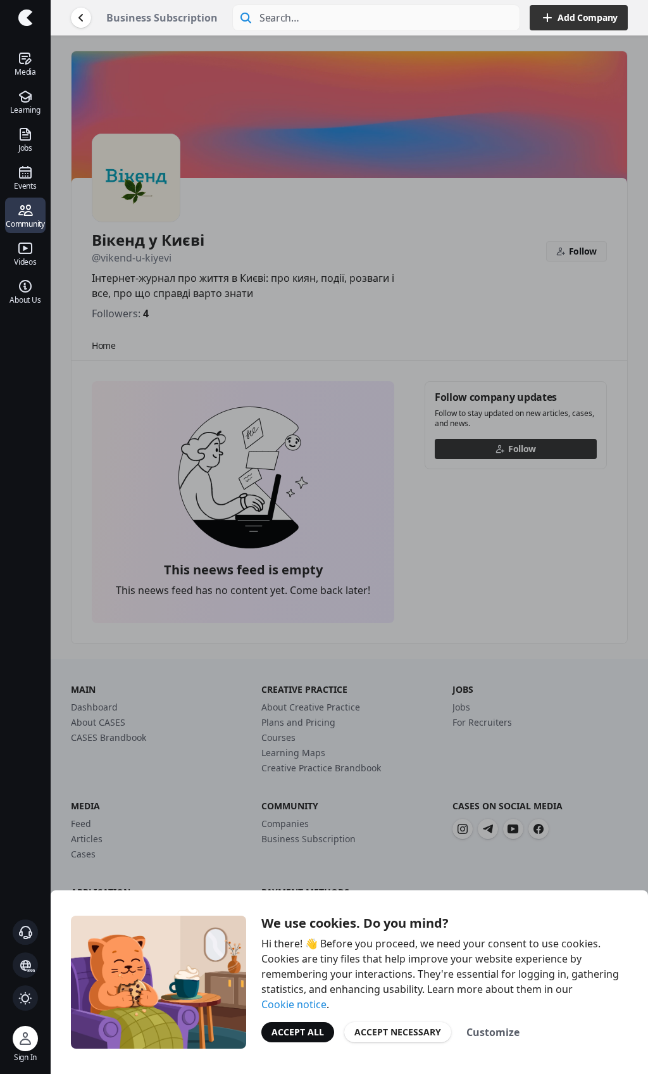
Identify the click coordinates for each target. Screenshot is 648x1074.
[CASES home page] (25, 17)
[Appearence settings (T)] (25, 998)
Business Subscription (162, 18)
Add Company (588, 17)
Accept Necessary (397, 1032)
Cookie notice (294, 1004)
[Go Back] (81, 18)
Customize (493, 1032)
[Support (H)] (25, 932)
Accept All (297, 1032)
